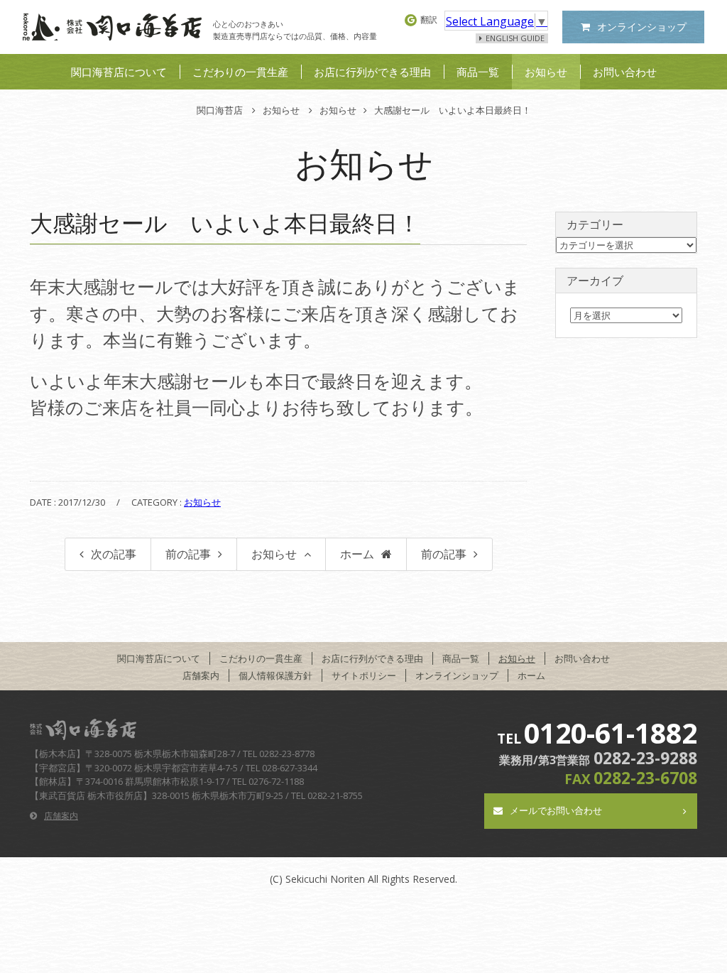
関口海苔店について (119, 72)
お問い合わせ (625, 72)
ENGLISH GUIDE (515, 38)
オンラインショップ (642, 26)
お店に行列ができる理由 (372, 72)
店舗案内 (200, 675)
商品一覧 (478, 72)
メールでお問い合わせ (556, 810)
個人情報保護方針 (275, 675)
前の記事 (188, 554)
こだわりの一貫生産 (240, 72)
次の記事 (113, 554)
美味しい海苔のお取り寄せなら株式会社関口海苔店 (112, 26)
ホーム (357, 554)
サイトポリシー (364, 675)
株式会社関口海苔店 (86, 729)
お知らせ (546, 72)
